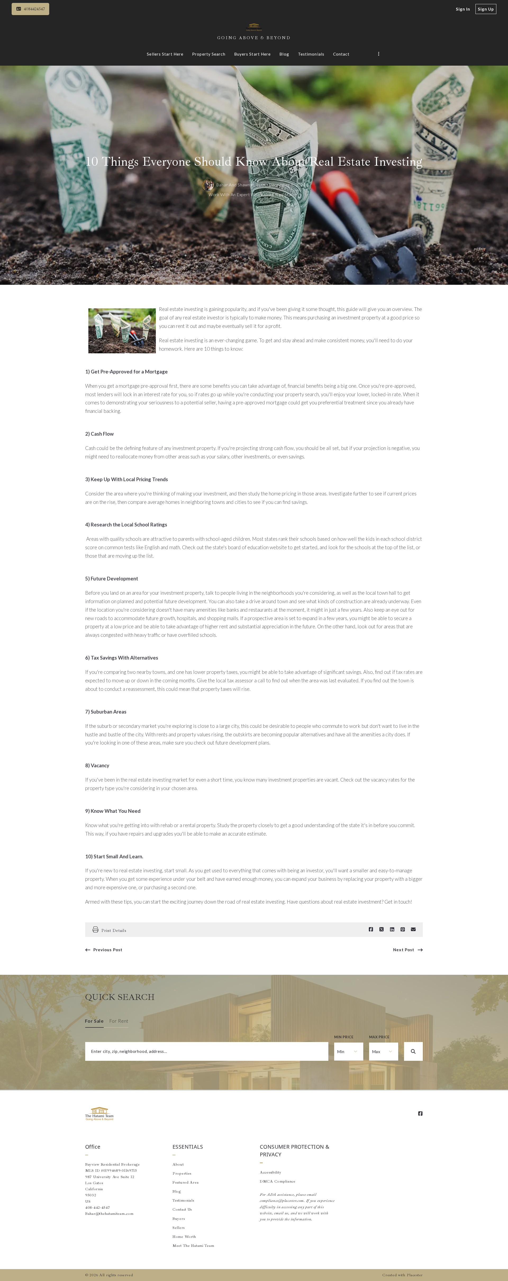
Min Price (343, 1037)
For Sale (94, 1021)
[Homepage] (254, 27)
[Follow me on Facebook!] (420, 1113)
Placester (415, 1275)
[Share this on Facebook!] (371, 929)
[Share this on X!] (381, 929)
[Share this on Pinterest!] (402, 929)
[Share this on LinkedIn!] (392, 929)
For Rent (119, 1021)
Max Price (379, 1037)
